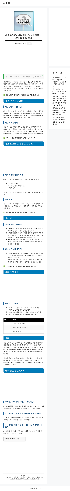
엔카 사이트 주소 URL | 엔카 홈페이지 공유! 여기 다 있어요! (59, 91)
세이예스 (7, 3)
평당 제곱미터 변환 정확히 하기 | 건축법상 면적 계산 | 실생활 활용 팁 (24, 477)
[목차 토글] (22, 439)
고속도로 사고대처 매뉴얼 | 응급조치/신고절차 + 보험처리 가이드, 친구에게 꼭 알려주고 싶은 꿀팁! (59, 100)
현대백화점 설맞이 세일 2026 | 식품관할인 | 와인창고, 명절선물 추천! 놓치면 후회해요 (59, 82)
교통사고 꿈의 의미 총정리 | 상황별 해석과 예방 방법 (24, 479)
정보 (24, 475)
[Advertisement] (23, 61)
